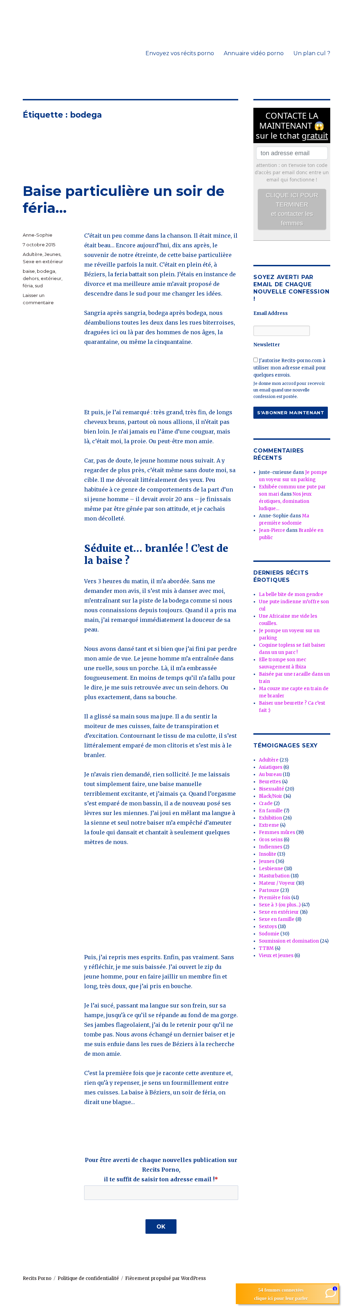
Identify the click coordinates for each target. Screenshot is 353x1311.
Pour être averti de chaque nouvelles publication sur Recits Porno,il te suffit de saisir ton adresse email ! (161, 1169)
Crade (266, 803)
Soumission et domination (289, 941)
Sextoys (268, 927)
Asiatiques (270, 767)
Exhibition (270, 818)
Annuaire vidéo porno (254, 53)
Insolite (267, 854)
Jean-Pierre (272, 530)
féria (28, 285)
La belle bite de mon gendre (291, 594)
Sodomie (269, 934)
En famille (271, 811)
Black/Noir (270, 796)
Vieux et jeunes (276, 956)
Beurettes (270, 782)
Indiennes (270, 847)
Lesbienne (271, 869)
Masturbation (274, 876)
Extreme (269, 825)
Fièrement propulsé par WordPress (165, 1278)
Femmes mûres (277, 832)
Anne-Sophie (37, 235)
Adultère (32, 254)
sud (39, 285)
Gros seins (271, 840)
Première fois (274, 898)
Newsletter (266, 345)
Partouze (269, 890)
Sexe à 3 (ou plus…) (280, 905)
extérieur (51, 278)
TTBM (266, 948)
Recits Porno (37, 1278)
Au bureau (270, 774)
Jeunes (52, 254)
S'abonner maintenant (290, 412)
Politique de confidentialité (88, 1278)
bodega (46, 271)
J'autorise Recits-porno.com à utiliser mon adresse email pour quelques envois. (289, 368)
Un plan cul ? (311, 53)
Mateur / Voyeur (277, 883)
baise (29, 271)
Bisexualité (271, 789)
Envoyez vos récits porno (179, 53)
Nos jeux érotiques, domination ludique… (285, 501)
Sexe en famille (276, 919)
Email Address (270, 313)
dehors (31, 278)
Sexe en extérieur (43, 261)
